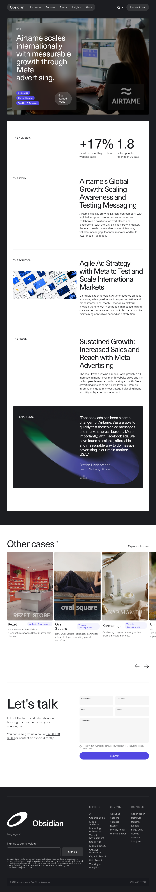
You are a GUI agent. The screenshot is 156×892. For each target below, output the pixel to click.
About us (115, 813)
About (88, 7)
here (90, 748)
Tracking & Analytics (95, 866)
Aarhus (135, 833)
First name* (86, 698)
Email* (83, 709)
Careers (114, 817)
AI (90, 813)
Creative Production (95, 851)
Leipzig (135, 825)
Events (114, 825)
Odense (135, 837)
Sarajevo (136, 841)
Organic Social (97, 817)
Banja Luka (137, 829)
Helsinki (135, 821)
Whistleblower (118, 833)
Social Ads (95, 841)
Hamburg (136, 817)
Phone (119, 709)
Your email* (13, 849)
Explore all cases (138, 546)
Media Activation (94, 823)
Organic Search (97, 856)
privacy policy (13, 861)
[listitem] (30, 595)
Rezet (12, 624)
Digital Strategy (97, 845)
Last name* (121, 698)
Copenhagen (138, 813)
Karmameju (112, 625)
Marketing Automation (95, 830)
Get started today (62, 98)
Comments (85, 720)
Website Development (96, 836)
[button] (35, 7)
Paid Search (96, 860)
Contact (114, 821)
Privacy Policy (117, 829)
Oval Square (61, 626)
